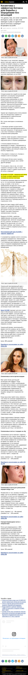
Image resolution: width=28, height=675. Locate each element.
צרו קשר (3, 672)
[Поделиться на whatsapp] (6, 36)
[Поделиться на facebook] (3, 36)
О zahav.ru (4, 667)
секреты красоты (6, 28)
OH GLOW (20, 28)
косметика (14, 28)
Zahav (7, 2)
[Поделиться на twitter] (12, 36)
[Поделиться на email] (16, 36)
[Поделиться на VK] (22, 36)
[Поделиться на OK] (19, 36)
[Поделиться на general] (9, 36)
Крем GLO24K (5, 310)
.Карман (11, 2)
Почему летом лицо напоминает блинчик (14, 611)
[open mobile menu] (2, 2)
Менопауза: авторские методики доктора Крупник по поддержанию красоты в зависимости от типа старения (14, 615)
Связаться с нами (19, 670)
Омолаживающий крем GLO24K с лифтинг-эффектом (11, 232)
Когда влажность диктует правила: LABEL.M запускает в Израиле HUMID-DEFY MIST (13, 608)
